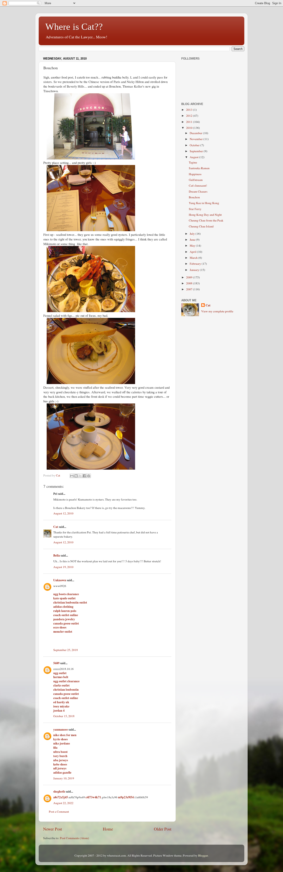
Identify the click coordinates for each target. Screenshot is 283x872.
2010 (189, 128)
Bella (56, 555)
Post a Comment (59, 812)
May (193, 246)
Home (108, 829)
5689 (56, 663)
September (197, 151)
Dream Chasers (198, 191)
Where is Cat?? (74, 27)
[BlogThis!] (76, 476)
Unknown (59, 580)
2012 (189, 116)
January (195, 270)
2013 (189, 110)
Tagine (193, 162)
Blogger (203, 855)
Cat (55, 527)
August (194, 157)
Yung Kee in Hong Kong (204, 203)
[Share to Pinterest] (88, 476)
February (196, 264)
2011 (189, 122)
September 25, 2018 (65, 650)
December (196, 133)
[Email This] (72, 476)
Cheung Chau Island (201, 226)
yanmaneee (60, 729)
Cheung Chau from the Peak (206, 220)
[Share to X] (80, 476)
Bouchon (194, 197)
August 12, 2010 (63, 513)
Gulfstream (196, 180)
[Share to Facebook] (84, 476)
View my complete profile (217, 311)
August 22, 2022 (63, 803)
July (192, 234)
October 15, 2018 (64, 716)
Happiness (195, 174)
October (195, 145)
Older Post (162, 829)
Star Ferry (195, 209)
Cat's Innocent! (198, 186)
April (193, 252)
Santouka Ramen (199, 168)
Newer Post (52, 829)
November (196, 139)
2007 (189, 289)
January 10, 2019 (63, 778)
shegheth (59, 791)
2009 (189, 277)
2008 (189, 283)
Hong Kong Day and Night (205, 215)
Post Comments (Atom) (74, 838)
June (193, 240)
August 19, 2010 (63, 567)
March (194, 258)
